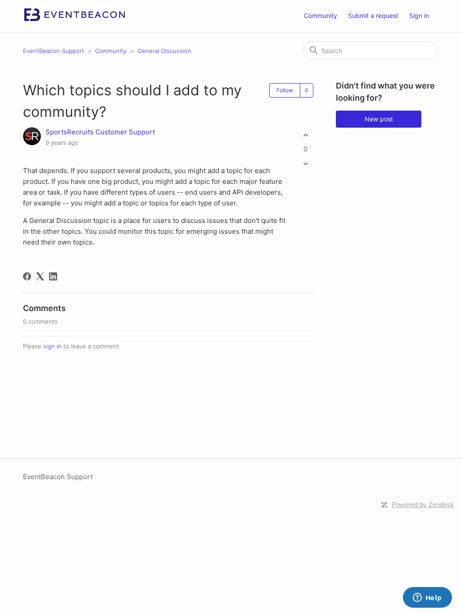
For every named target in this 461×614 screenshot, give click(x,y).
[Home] (75, 20)
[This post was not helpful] (305, 164)
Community (320, 15)
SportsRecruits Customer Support (100, 132)
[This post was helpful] (305, 135)
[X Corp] (40, 276)
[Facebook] (27, 276)
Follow (284, 90)
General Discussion (164, 50)
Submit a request (373, 15)
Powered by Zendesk (423, 504)
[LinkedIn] (53, 276)
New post (379, 119)
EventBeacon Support (53, 50)
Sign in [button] (419, 15)
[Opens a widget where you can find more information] (427, 598)
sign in (52, 346)
